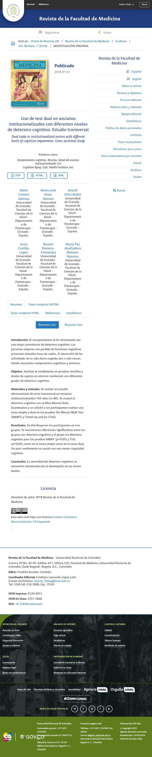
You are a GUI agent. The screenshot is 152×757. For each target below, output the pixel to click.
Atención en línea (11, 630)
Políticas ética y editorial (125, 107)
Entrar (107, 32)
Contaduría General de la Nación (69, 662)
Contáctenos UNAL (12, 635)
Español (136, 71)
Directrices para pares (127, 149)
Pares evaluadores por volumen (121, 156)
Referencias (52, 313)
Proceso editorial (130, 100)
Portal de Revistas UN (45, 41)
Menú (144, 4)
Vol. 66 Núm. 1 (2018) (32, 46)
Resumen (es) (47, 324)
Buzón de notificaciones (14, 673)
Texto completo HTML (24, 313)
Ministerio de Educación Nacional (70, 673)
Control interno (112, 635)
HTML (39, 175)
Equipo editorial (131, 114)
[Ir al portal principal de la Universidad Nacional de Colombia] (13, 11)
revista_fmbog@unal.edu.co (52, 581)
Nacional (31, 4)
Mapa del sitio (24, 689)
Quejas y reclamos (11, 645)
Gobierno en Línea (62, 667)
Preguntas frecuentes (13, 640)
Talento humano (113, 640)
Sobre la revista (131, 86)
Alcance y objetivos (129, 93)
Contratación (9, 662)
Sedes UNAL (125, 4)
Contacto (135, 135)
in (75, 709)
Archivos (121, 41)
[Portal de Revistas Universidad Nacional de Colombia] (13, 44)
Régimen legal (9, 667)
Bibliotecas (44, 4)
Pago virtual (59, 635)
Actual (137, 163)
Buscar (120, 190)
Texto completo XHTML (43, 304)
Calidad (108, 630)
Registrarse (51, 32)
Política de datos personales (123, 128)
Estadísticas (133, 121)
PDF (18, 175)
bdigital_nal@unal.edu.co (99, 735)
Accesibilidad (74, 689)
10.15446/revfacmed (28, 604)
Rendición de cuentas (115, 645)
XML (61, 175)
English (136, 79)
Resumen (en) (73, 324)
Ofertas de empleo (63, 645)
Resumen (16, 304)
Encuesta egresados (63, 630)
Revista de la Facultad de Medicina (79, 19)
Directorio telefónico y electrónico (49, 689)
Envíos (137, 177)
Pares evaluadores (129, 142)
